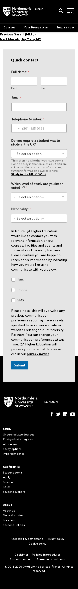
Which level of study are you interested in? (37, 186)
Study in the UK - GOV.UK (28, 174)
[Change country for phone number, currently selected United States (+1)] (16, 128)
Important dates (14, 454)
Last (44, 88)
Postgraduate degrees (18, 439)
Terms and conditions (51, 559)
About (7, 505)
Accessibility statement (27, 539)
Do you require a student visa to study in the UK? (35, 142)
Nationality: (21, 209)
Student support (14, 492)
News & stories (13, 515)
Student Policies (14, 525)
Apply (6, 477)
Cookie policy (37, 543)
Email (16, 98)
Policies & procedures (46, 554)
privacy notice (38, 354)
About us (9, 510)
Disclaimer (21, 554)
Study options (12, 449)
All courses (10, 444)
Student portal (12, 472)
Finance (8, 482)
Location (9, 520)
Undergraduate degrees (18, 434)
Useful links (11, 467)
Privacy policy (55, 539)
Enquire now (65, 27)
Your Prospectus (36, 27)
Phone (22, 290)
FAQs (6, 487)
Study (7, 428)
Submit (19, 365)
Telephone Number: (27, 119)
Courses (9, 27)
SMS (20, 300)
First (14, 88)
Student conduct (21, 559)
